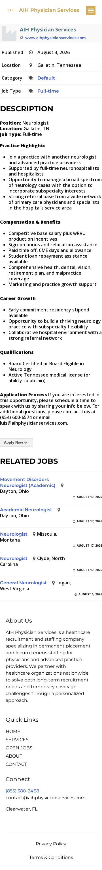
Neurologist (13, 534)
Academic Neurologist (26, 509)
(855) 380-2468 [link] (22, 791)
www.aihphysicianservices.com (55, 37)
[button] (90, 10)
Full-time (48, 91)
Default (46, 78)
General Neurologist (23, 582)
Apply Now (13, 442)
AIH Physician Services (49, 10)
